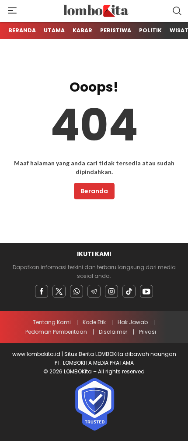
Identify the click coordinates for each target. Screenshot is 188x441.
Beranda (94, 191)
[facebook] (41, 291)
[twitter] (59, 291)
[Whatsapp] (76, 291)
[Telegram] (94, 291)
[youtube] (146, 291)
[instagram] (111, 291)
